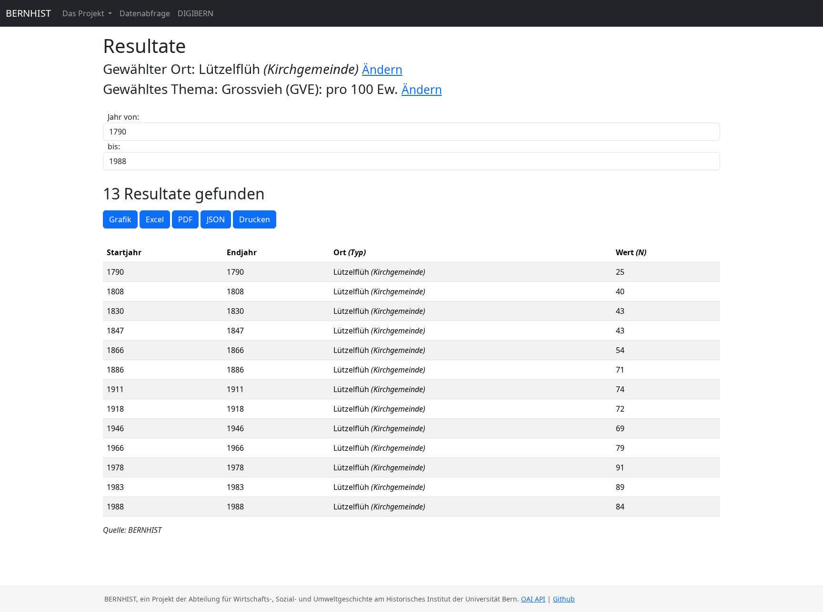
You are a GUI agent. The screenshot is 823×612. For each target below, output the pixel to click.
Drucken (254, 219)
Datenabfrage (145, 13)
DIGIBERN (195, 13)
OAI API (533, 598)
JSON (216, 219)
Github (564, 598)
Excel (155, 219)
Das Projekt (84, 13)
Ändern (382, 69)
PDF (185, 219)
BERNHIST (28, 13)
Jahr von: (123, 117)
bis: (114, 146)
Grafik (120, 219)
